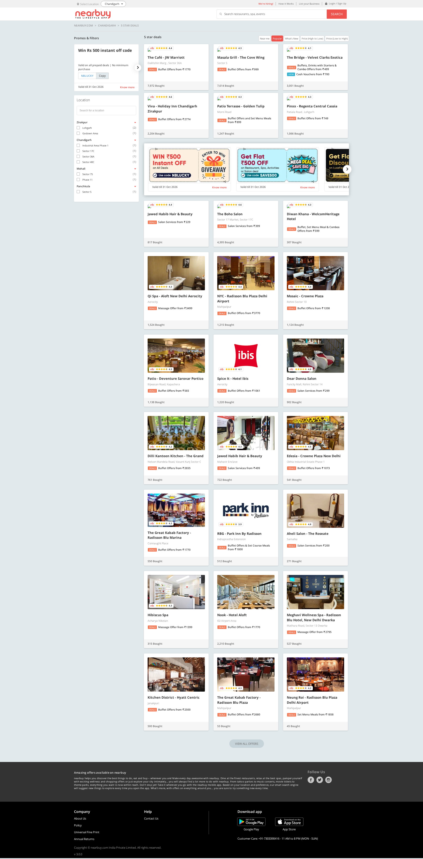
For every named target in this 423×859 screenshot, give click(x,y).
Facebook (311, 780)
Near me (264, 38)
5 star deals (130, 25)
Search (337, 14)
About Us (80, 818)
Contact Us (151, 818)
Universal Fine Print (86, 832)
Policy (78, 825)
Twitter (319, 780)
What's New (291, 38)
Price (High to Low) (312, 38)
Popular (277, 38)
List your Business (309, 3)
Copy (102, 76)
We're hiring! (265, 3)
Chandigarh (107, 25)
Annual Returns (84, 839)
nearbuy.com (83, 25)
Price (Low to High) (337, 38)
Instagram (328, 780)
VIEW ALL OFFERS (246, 744)
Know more (127, 87)
